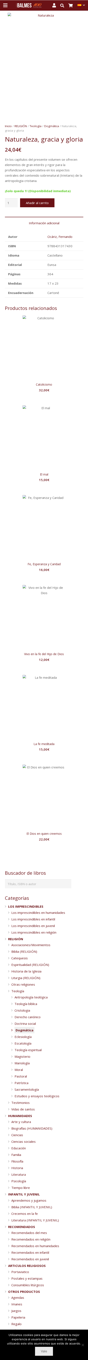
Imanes (16, 1304)
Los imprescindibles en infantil (33, 919)
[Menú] (5, 5)
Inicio (8, 126)
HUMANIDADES (20, 1116)
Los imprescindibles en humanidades (38, 912)
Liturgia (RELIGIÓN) (25, 978)
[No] (83, 1345)
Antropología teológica (31, 997)
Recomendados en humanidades (35, 1246)
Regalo (16, 1324)
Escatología (23, 1043)
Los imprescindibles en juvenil (33, 926)
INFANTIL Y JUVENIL (24, 1194)
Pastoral (21, 1076)
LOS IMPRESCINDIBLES (25, 906)
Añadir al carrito (37, 203)
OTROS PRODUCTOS (24, 1291)
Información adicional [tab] (44, 223)
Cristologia (22, 1010)
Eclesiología (23, 1037)
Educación (18, 1148)
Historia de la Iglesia (26, 971)
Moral (19, 1070)
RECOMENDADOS (21, 1227)
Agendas (17, 1297)
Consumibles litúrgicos (27, 1285)
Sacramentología (27, 1089)
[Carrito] (73, 5)
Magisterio (22, 1056)
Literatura (18, 1174)
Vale (44, 1351)
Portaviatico (20, 1272)
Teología (35, 126)
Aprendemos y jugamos (28, 1200)
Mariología (22, 1063)
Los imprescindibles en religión (33, 932)
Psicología (18, 1181)
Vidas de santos (23, 1109)
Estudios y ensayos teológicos (37, 1096)
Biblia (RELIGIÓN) (24, 951)
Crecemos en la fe (24, 1213)
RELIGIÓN (21, 126)
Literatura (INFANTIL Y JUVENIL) (35, 1220)
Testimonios (20, 1102)
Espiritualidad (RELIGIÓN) (30, 965)
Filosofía (17, 1161)
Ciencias (17, 1135)
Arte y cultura (21, 1122)
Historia (17, 1168)
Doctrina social (25, 1023)
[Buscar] (64, 5)
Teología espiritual (28, 1050)
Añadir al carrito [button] (44, 398)
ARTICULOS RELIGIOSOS (27, 1265)
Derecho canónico (28, 1017)
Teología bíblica (26, 1004)
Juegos (16, 1311)
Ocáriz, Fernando (59, 236)
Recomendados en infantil (30, 1252)
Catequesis (19, 958)
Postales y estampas (27, 1278)
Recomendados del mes (29, 1233)
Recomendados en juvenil (30, 1259)
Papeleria (18, 1317)
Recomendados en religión (30, 1239)
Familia (16, 1155)
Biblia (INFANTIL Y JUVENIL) (31, 1207)
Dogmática (51, 126)
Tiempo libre (20, 1187)
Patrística (21, 1083)
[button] (81, 19)
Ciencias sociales (23, 1141)
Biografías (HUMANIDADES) (31, 1128)
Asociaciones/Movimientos (30, 945)
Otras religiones (23, 984)
